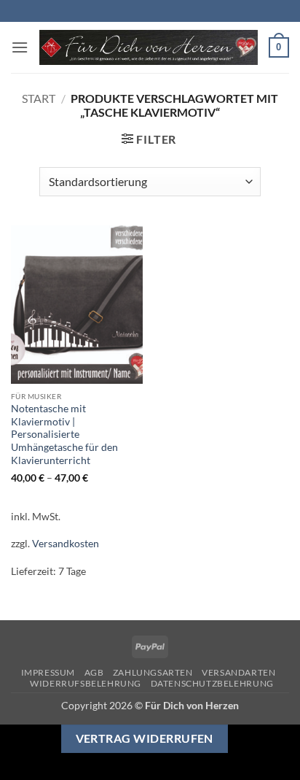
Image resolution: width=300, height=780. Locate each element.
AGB (94, 672)
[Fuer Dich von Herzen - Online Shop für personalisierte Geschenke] (148, 48)
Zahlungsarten (153, 672)
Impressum (48, 672)
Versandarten (238, 672)
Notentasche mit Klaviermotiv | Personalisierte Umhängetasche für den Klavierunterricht (64, 434)
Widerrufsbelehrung (85, 683)
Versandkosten (65, 543)
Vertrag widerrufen (144, 738)
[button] (19, 47)
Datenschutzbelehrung (212, 683)
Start (38, 98)
